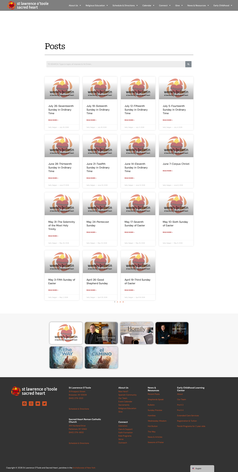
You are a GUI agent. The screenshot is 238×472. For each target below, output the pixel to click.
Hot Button (153, 426)
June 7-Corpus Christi (176, 164)
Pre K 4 (180, 410)
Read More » (53, 120)
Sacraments (123, 405)
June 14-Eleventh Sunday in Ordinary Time (136, 167)
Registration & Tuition (187, 421)
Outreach (122, 442)
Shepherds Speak (156, 399)
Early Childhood (221, 5)
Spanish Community (127, 395)
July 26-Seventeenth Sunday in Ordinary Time (61, 109)
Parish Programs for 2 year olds (191, 426)
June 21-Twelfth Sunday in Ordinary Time (98, 167)
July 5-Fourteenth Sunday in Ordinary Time (174, 109)
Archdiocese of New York (84, 467)
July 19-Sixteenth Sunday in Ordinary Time (98, 109)
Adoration (122, 426)
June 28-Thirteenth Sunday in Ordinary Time (60, 167)
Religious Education (95, 5)
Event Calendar (125, 401)
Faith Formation (125, 432)
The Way (152, 431)
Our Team (122, 398)
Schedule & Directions (124, 5)
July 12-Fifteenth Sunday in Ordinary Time (136, 109)
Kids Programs (124, 436)
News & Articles (155, 437)
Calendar (146, 5)
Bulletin (151, 405)
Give (177, 5)
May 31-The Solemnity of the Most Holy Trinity (61, 225)
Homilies (152, 415)
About (180, 394)
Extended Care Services (188, 415)
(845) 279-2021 (76, 398)
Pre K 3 (180, 405)
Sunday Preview (155, 410)
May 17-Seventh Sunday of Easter (135, 223)
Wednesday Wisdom (157, 421)
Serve (120, 439)
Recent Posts (154, 394)
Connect (163, 5)
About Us (73, 5)
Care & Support (125, 429)
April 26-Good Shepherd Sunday (97, 281)
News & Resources (196, 5)
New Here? (123, 391)
